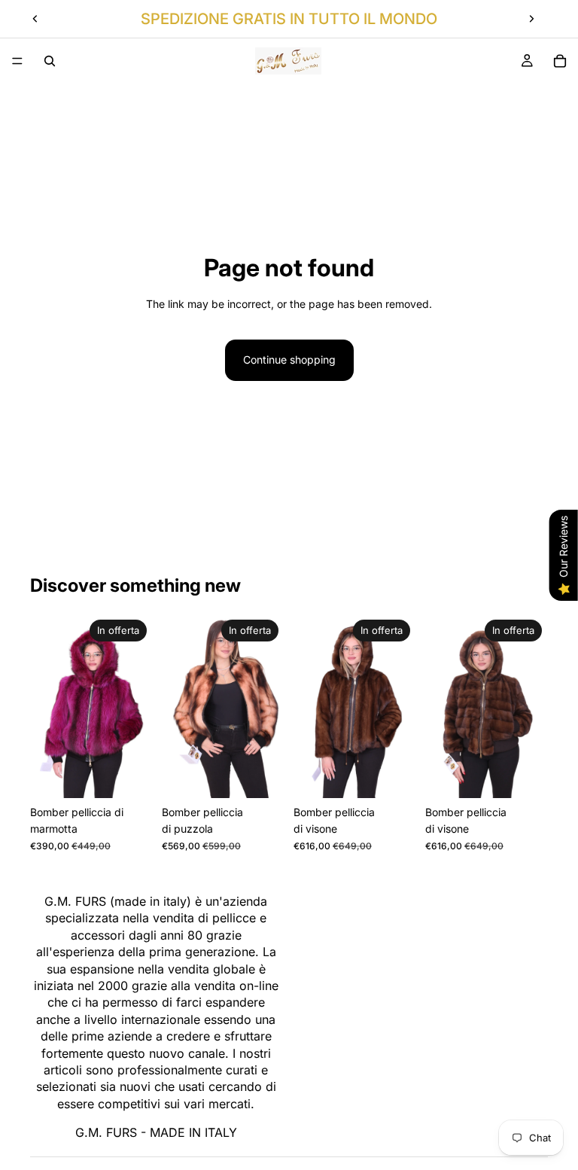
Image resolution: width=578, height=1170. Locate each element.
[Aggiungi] (129, 774)
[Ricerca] (49, 61)
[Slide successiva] (531, 18)
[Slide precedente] (35, 18)
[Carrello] (559, 61)
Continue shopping (289, 359)
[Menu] (17, 61)
